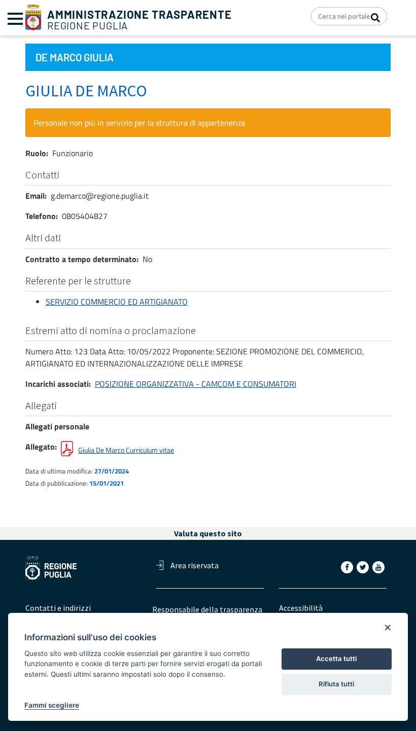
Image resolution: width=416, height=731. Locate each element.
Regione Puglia (139, 20)
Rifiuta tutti (336, 684)
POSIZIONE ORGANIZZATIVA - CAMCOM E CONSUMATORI (195, 384)
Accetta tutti (336, 658)
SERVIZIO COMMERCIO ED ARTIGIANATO (117, 302)
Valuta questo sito (208, 533)
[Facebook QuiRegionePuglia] (348, 566)
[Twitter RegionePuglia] (364, 566)
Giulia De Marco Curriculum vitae (126, 450)
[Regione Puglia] (33, 16)
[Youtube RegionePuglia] (379, 566)
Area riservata (194, 565)
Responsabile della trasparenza (207, 609)
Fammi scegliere (51, 705)
